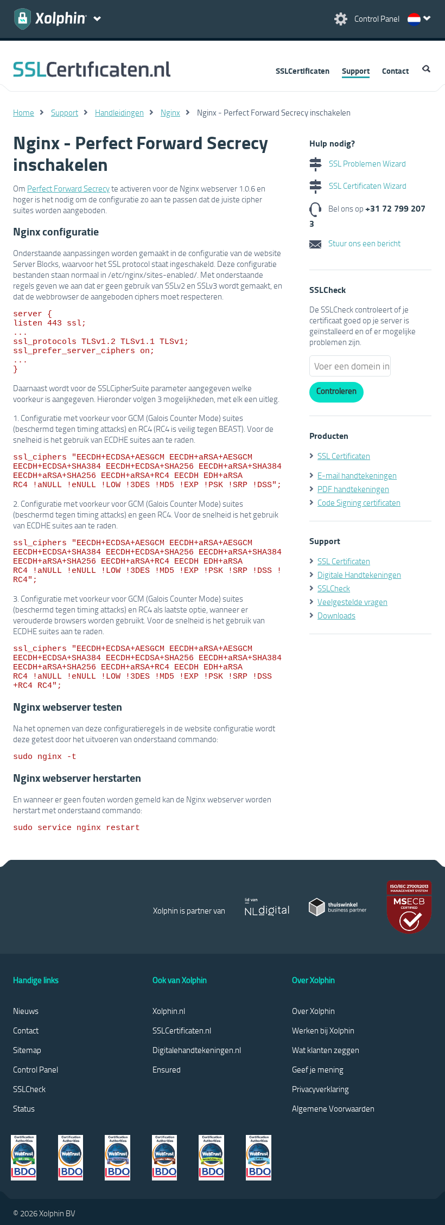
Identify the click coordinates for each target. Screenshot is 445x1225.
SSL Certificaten (343, 455)
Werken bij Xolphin (323, 1030)
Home (23, 112)
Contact (395, 70)
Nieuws (26, 1010)
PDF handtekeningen (353, 488)
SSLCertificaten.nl (181, 1030)
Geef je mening (318, 1069)
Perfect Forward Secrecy (68, 188)
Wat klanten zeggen (325, 1049)
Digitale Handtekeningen (359, 574)
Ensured (166, 1069)
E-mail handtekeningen (357, 475)
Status (24, 1108)
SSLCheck (333, 588)
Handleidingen (119, 112)
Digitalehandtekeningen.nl (196, 1049)
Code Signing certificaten (358, 502)
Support (356, 70)
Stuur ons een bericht (363, 243)
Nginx (170, 112)
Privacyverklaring (320, 1088)
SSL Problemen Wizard (366, 163)
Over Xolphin (313, 1010)
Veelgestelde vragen (352, 601)
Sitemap (27, 1049)
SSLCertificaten (302, 70)
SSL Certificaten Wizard (366, 185)
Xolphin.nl (168, 1010)
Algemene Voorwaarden (333, 1108)
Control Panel (35, 1069)
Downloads (336, 615)
